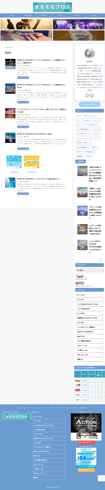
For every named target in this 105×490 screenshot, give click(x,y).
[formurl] (87, 96)
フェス (61, 15)
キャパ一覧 (28, 15)
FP (78, 120)
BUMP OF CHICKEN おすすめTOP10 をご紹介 (34, 134)
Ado (79, 116)
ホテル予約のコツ (83, 134)
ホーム (11, 15)
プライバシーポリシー (71, 408)
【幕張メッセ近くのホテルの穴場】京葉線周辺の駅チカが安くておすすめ (95, 194)
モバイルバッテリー (84, 138)
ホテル (97, 129)
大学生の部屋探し (83, 147)
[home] (92, 96)
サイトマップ (59, 408)
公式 (85, 380)
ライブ (77, 15)
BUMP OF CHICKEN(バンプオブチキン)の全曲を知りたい (38, 179)
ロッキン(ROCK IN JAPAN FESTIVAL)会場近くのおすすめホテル (95, 246)
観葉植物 (80, 156)
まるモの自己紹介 (89, 104)
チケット (44, 15)
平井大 (80, 152)
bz (94, 116)
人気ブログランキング (83, 285)
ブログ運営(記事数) (83, 129)
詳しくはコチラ (84, 442)
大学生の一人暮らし (84, 143)
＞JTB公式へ (14, 172)
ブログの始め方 (92, 125)
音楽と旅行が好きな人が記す (10, 412)
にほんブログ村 (81, 279)
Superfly (87, 120)
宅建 (95, 147)
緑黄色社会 (90, 152)
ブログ (94, 15)
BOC (29, 65)
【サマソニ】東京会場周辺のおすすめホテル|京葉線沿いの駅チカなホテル (95, 212)
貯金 (89, 156)
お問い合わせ (83, 408)
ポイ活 (96, 134)
